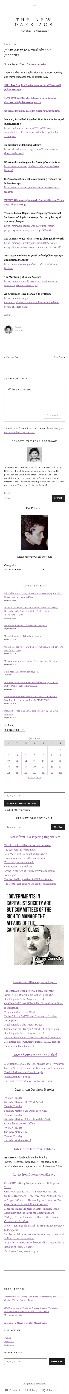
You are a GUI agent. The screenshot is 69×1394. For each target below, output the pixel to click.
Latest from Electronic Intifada (34, 1149)
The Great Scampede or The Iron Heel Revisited (30, 883)
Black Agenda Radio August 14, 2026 (24, 1024)
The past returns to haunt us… (20, 849)
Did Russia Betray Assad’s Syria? (21, 1251)
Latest (14, 836)
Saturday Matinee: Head (17, 1140)
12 (26, 760)
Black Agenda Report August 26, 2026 (21, 671)
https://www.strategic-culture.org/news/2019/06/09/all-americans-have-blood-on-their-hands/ (31, 302)
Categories (10, 565)
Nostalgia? (10, 875)
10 (8, 760)
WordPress (9, 1341)
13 (34, 760)
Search (7, 492)
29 (52, 772)
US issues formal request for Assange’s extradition (32, 111)
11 (17, 760)
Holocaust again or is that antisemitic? (25, 858)
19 (26, 766)
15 (52, 760)
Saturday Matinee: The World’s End (23, 1102)
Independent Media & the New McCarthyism (25, 625)
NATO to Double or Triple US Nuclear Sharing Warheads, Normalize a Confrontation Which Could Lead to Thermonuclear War (31, 611)
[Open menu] (34, 6)
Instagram (9, 1344)
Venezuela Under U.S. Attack (20, 1012)
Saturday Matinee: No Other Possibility (25, 1110)
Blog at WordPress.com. (35, 1383)
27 (34, 772)
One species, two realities (18, 866)
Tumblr (7, 1337)
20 (34, 766)
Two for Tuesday (13, 1098)
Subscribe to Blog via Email (22, 803)
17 (9, 766)
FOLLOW (58, 827)
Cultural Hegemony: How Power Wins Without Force (33, 1196)
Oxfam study (35, 485)
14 (43, 760)
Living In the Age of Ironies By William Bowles (29, 871)
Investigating (34, 836)
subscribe (56, 1361)
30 (60, 772)
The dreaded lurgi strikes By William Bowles (28, 879)
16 (60, 760)
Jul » (38, 777)
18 (17, 766)
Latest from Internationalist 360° (35, 1174)
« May (31, 777)
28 (43, 772)
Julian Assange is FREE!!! (17, 1076)
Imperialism (51, 836)
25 (17, 772)
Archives (9, 725)
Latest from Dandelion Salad (34, 1055)
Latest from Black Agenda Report (35, 982)
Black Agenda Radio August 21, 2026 (24, 999)
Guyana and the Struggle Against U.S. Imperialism (32, 1029)
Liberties (7, 314)
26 (26, 772)
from (21, 836)
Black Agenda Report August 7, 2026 (24, 1033)
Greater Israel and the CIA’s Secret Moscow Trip (30, 1191)
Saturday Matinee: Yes (16, 1132)
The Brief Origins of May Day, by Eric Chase (28, 1081)
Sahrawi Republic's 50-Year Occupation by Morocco (32, 1037)
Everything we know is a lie (19, 862)
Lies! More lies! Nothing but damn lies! (25, 854)
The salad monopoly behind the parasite (22, 636)
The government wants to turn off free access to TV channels (32, 661)
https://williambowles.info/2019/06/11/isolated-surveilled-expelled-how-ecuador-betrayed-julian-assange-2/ (32, 132)
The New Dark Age (35, 22)
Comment (52, 415)
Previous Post (12, 357)
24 (8, 772)
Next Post (58, 357)
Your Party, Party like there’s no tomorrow (27, 845)
